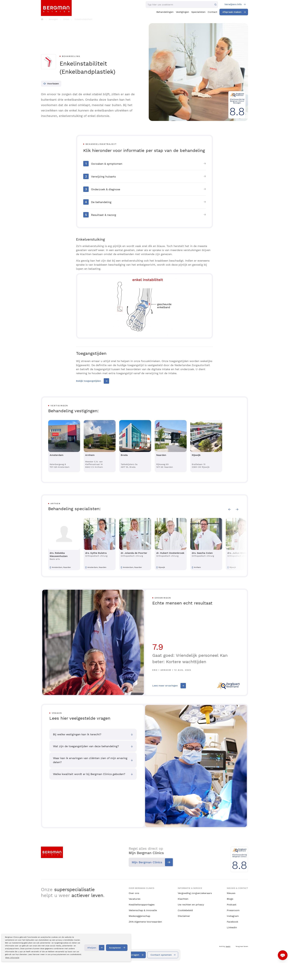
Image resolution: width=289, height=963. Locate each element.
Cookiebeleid (185, 910)
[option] (64, 446)
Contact (212, 12)
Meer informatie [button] (12, 958)
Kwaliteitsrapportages (141, 904)
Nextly (228, 946)
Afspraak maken (231, 12)
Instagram (233, 916)
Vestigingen (182, 12)
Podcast (231, 904)
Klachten (183, 898)
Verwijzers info (233, 4)
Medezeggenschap (139, 916)
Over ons (134, 893)
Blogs (230, 898)
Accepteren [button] (115, 947)
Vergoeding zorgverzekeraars (195, 893)
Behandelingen (165, 12)
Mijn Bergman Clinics (147, 862)
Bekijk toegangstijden (88, 380)
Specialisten (198, 12)
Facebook (232, 921)
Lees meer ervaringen (165, 685)
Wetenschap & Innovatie (143, 910)
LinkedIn (232, 927)
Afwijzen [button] (91, 947)
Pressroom (233, 910)
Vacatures (134, 898)
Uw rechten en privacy (191, 904)
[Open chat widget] (282, 955)
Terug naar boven (242, 946)
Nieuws (231, 893)
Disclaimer (184, 916)
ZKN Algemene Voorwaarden (145, 921)
